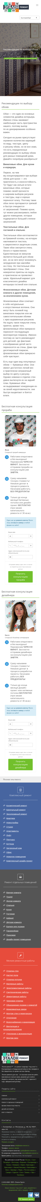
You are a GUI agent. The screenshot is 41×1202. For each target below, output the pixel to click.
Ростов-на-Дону (29, 1170)
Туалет (9, 896)
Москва (27, 1160)
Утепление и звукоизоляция (19, 1033)
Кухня (9, 909)
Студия (9, 826)
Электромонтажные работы (18, 988)
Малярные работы (14, 983)
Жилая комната (13, 900)
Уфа (32, 1172)
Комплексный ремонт (9, 1099)
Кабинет (10, 918)
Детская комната (14, 922)
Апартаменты (12, 830)
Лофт (8, 835)
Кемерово (16, 1165)
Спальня (10, 905)
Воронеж (23, 1162)
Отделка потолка (14, 979)
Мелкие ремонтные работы (11, 1105)
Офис (9, 852)
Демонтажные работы (16, 996)
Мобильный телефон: (15, 541)
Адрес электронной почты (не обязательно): (18, 552)
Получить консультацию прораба (20, 576)
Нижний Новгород (19, 1167)
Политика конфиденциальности (12, 1184)
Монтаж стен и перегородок (19, 1013)
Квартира (10, 818)
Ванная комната (13, 892)
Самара (8, 1172)
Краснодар (29, 1165)
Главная (4, 1095)
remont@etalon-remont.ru (30, 1153)
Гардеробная (12, 930)
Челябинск (20, 1175)
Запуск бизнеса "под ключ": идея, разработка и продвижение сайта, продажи (20, 1189)
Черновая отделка (14, 1000)
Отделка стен (12, 970)
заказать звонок (13, 1148)
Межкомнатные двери (16, 1009)
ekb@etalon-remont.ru (22, 1145)
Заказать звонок (27, 1199)
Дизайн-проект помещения (18, 939)
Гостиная (10, 913)
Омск (7, 1170)
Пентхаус (10, 839)
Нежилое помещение (16, 856)
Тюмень (27, 1172)
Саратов (15, 1172)
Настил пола (12, 975)
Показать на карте (8, 1142)
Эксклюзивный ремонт (16, 813)
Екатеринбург (32, 1162)
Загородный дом (14, 848)
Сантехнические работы (17, 992)
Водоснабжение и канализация (20, 1022)
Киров (23, 1165)
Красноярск (8, 1167)
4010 (30, 1190)
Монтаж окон (12, 1037)
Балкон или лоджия (15, 926)
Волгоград (15, 1162)
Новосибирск (31, 1167)
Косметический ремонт (16, 805)
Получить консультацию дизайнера (20, 764)
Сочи (21, 1172)
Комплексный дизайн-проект (19, 860)
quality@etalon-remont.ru (28, 1150)
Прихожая (11, 935)
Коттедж (10, 843)
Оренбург (13, 1170)
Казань (8, 1165)
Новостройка (12, 822)
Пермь (20, 1170)
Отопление (11, 1017)
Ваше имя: (11, 532)
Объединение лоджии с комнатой (21, 1005)
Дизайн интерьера (8, 1109)
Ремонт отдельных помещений (12, 1102)
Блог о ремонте (7, 1112)
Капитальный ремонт (16, 809)
